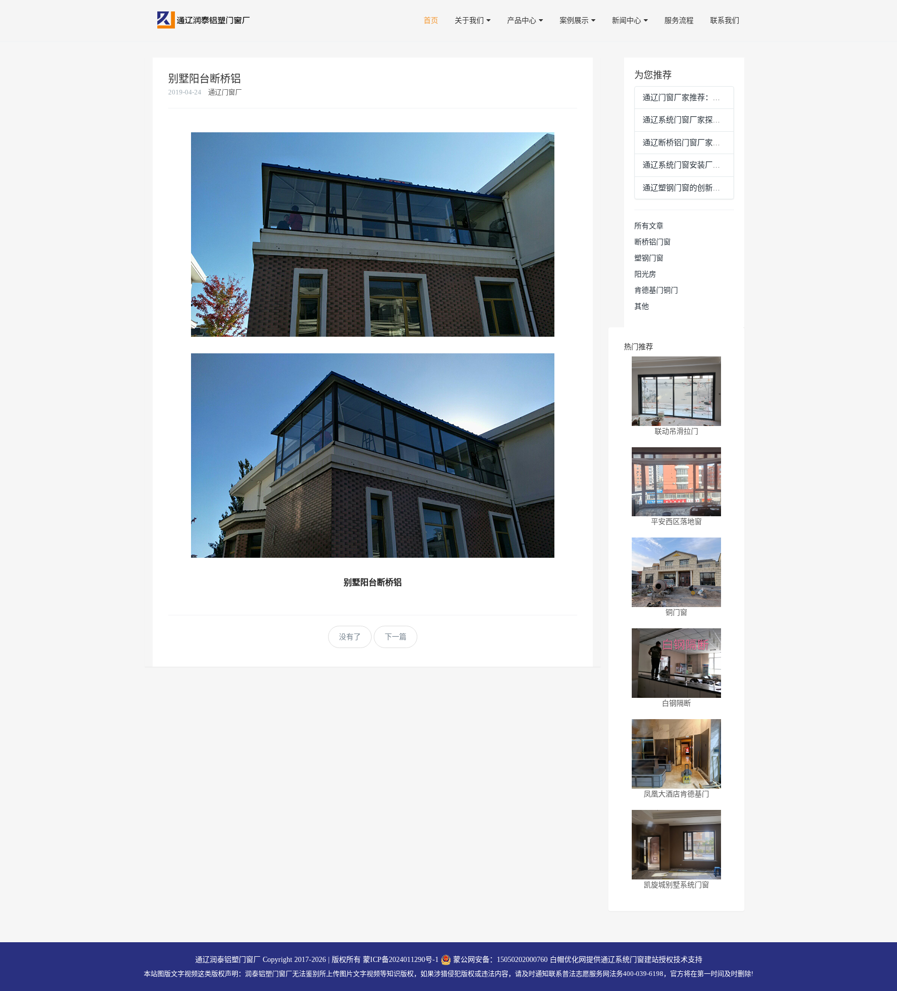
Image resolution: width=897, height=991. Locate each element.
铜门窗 (676, 612)
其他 (641, 306)
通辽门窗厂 (225, 92)
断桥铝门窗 (652, 242)
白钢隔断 (676, 703)
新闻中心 (626, 20)
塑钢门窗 (648, 258)
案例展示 (574, 20)
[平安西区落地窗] (677, 482)
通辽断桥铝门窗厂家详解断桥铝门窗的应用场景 (724, 143)
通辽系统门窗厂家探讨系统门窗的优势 (709, 120)
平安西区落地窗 (676, 522)
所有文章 (648, 226)
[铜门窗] (677, 572)
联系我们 (724, 20)
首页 (431, 20)
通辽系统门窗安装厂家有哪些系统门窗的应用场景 (728, 165)
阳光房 (645, 274)
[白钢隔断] (677, 663)
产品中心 (521, 20)
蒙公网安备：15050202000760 (499, 960)
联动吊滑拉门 (676, 431)
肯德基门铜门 (656, 290)
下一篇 (395, 637)
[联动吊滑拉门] (677, 391)
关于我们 (469, 20)
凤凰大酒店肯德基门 (676, 794)
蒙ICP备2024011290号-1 (401, 960)
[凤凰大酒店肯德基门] (677, 754)
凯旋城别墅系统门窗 (676, 885)
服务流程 (679, 20)
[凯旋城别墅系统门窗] (677, 844)
